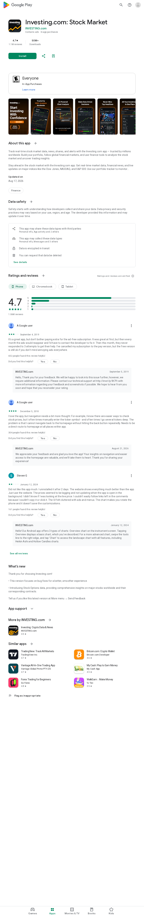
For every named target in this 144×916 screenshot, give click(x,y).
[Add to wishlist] (53, 56)
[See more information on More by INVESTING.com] (49, 620)
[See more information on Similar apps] (31, 644)
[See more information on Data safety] (31, 201)
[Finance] (15, 190)
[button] (18, 116)
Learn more (28, 89)
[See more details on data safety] (20, 262)
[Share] (43, 56)
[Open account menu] (138, 5)
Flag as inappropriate (24, 695)
